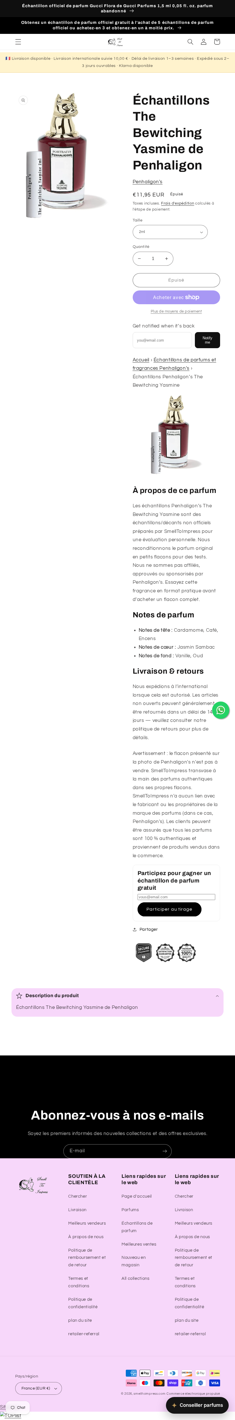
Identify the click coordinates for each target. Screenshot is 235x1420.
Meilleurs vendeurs (87, 1223)
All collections (135, 1278)
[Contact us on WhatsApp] (220, 710)
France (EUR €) (35, 1388)
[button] (18, 41)
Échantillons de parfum (137, 1227)
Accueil (141, 360)
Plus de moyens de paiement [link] (176, 311)
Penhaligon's (148, 181)
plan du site (80, 1320)
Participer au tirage (169, 909)
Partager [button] (149, 929)
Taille (138, 220)
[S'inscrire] (164, 1151)
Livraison (77, 1210)
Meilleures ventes (139, 1244)
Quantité (141, 247)
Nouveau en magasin (134, 1261)
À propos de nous (85, 1237)
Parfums (130, 1210)
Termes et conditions (78, 1282)
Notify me (207, 340)
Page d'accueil (137, 1196)
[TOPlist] (10, 1415)
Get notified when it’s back (164, 326)
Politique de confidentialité (82, 1303)
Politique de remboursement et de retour (87, 1257)
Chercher (77, 1196)
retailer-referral (83, 1334)
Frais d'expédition (177, 203)
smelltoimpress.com (149, 1393)
